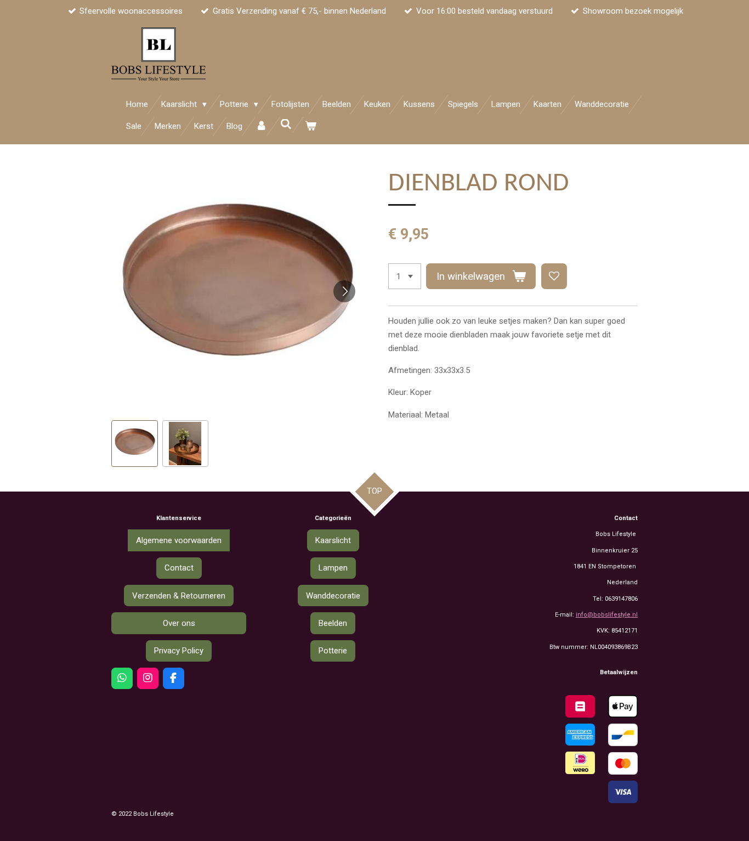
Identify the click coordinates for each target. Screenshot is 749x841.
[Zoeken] (286, 124)
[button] (134, 443)
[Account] (261, 126)
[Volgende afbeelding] (344, 291)
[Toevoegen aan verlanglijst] (554, 276)
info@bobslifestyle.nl (607, 614)
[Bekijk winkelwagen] (310, 126)
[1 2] (404, 276)
